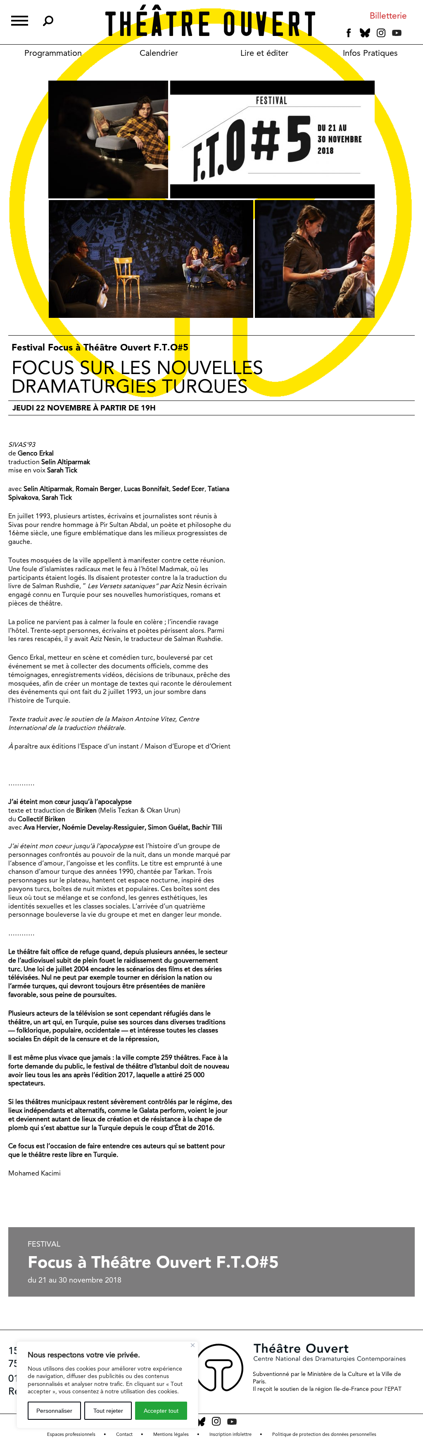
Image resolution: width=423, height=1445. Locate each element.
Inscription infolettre (230, 1434)
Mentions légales (171, 1434)
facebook (349, 33)
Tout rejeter (108, 1410)
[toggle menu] (19, 19)
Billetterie (388, 16)
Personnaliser (54, 1410)
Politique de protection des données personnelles (324, 1434)
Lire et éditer (264, 53)
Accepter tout (161, 1410)
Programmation (53, 53)
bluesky (365, 33)
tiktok (408, 35)
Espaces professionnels (71, 1434)
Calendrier (159, 53)
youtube (397, 33)
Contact (124, 1434)
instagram (381, 33)
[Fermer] (193, 1345)
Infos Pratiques (370, 53)
